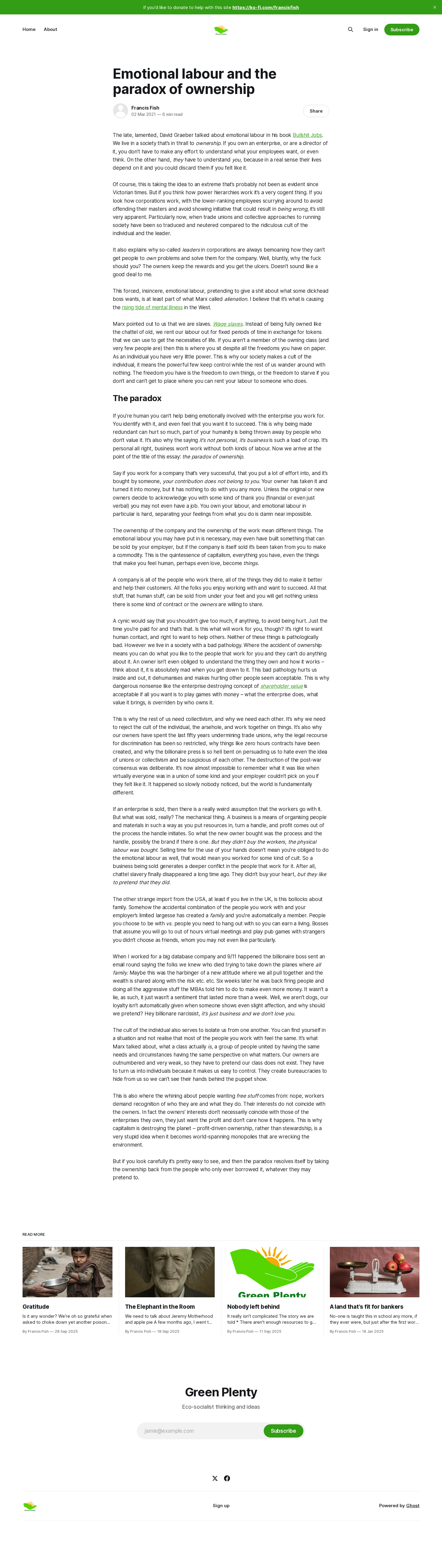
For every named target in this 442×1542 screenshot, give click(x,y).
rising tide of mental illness (152, 307)
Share (316, 111)
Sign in (370, 29)
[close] (435, 7)
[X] (215, 1478)
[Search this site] (350, 29)
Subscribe (402, 29)
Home (29, 29)
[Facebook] (227, 1478)
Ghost (412, 1505)
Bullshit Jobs (307, 135)
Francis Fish (145, 108)
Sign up (221, 1505)
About (50, 29)
